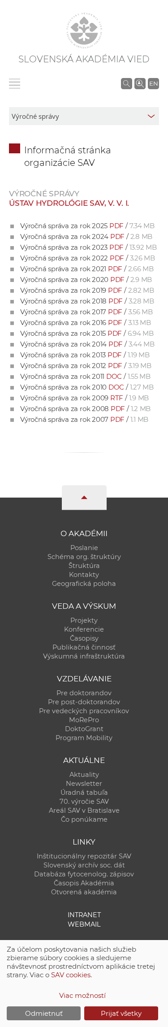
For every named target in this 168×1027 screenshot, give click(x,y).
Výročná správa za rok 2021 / (87, 268)
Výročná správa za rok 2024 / (86, 236)
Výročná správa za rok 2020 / (86, 279)
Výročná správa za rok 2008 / (85, 408)
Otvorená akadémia (84, 892)
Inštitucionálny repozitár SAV (84, 856)
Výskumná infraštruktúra (84, 656)
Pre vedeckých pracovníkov (84, 711)
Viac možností (82, 995)
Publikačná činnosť (84, 647)
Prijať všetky (121, 1013)
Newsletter (84, 784)
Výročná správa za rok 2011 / (85, 376)
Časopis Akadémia (84, 883)
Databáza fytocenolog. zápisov (84, 874)
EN (153, 83)
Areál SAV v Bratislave (84, 810)
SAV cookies (70, 975)
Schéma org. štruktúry (84, 557)
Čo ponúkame (84, 819)
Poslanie (84, 548)
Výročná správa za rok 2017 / (86, 312)
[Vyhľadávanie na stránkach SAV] (126, 83)
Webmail (84, 924)
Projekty (84, 620)
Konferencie (84, 629)
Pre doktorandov (84, 693)
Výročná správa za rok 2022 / (87, 258)
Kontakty (84, 575)
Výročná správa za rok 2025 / (87, 225)
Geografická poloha (84, 584)
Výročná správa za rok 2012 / (85, 365)
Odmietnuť (44, 1013)
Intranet (84, 915)
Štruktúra (84, 566)
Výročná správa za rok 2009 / (84, 398)
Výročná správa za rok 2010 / (87, 387)
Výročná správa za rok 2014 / (87, 344)
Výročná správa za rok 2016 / (85, 322)
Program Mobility (84, 738)
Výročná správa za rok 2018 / (87, 301)
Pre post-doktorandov (84, 702)
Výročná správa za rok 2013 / (85, 355)
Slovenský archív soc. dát (84, 865)
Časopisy (84, 638)
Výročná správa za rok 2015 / (87, 333)
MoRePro (84, 720)
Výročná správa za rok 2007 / (84, 419)
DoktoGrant (84, 729)
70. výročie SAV (84, 801)
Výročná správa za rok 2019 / (87, 290)
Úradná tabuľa (84, 793)
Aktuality (84, 775)
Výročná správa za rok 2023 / (88, 247)
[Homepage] (84, 30)
